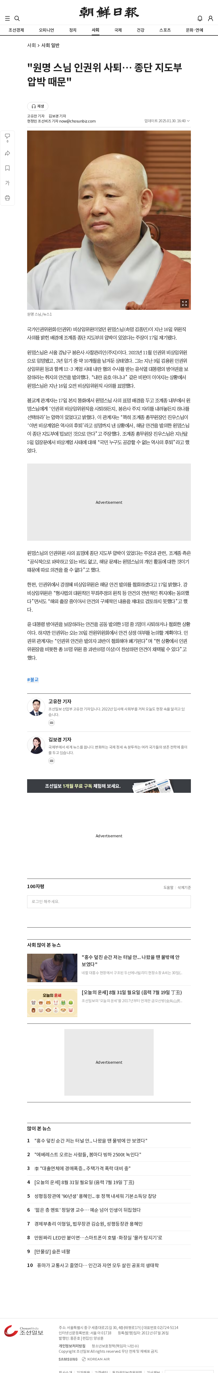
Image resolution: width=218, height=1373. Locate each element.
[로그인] (210, 18)
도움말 (169, 887)
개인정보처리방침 (72, 1346)
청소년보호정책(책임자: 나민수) (115, 1346)
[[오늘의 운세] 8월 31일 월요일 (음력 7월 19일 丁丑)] (52, 1003)
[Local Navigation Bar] (7, 18)
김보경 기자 (57, 116)
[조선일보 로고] (109, 12)
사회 (31, 45)
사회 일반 (50, 45)
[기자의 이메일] (51, 724)
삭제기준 (184, 887)
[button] (7, 18)
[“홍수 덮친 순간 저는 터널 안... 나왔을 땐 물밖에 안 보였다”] (52, 968)
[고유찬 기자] (36, 707)
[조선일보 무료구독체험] (109, 786)
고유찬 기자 (35, 116)
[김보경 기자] (36, 745)
